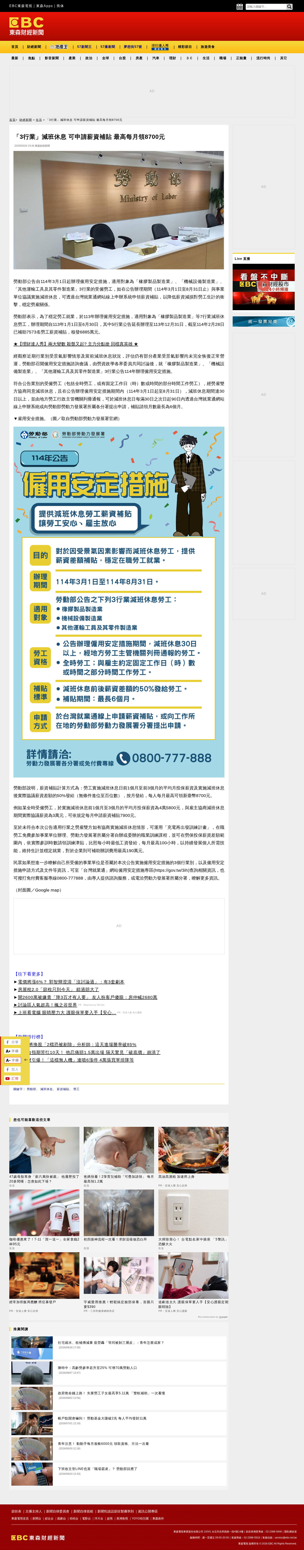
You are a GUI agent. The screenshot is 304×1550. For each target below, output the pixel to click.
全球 (105, 58)
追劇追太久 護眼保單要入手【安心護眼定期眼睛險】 (193, 1304)
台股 (122, 58)
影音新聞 (52, 58)
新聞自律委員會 (57, 1511)
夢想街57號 (133, 46)
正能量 (241, 58)
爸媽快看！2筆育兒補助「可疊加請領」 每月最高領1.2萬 (119, 1179)
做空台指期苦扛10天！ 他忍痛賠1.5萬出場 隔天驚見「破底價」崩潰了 (89, 1052)
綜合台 (49, 1518)
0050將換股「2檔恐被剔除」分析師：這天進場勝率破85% (77, 1044)
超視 (110, 1518)
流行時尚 (263, 58)
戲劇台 (61, 1518)
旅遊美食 (208, 46)
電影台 (86, 1518)
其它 (283, 58)
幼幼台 (74, 1518)
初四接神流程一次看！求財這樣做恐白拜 (115, 1239)
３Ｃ (189, 58)
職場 (222, 58)
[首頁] (26, 26)
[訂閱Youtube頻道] (12, 1080)
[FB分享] (12, 1044)
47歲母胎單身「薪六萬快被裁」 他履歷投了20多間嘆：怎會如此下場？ (44, 1179)
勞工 (76, 1089)
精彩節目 (185, 46)
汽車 (155, 58)
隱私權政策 (290, 1531)
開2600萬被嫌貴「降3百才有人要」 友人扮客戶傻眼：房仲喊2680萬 (87, 997)
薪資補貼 (63, 1089)
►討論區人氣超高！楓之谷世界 (45, 1004)
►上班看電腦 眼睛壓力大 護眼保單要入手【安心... (64, 1012)
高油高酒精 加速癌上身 (176, 1176)
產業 (72, 58)
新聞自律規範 (83, 1511)
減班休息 (46, 1089)
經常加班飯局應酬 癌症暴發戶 (32, 1302)
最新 (14, 58)
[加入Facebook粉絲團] (12, 1071)
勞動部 (31, 1089)
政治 (88, 58)
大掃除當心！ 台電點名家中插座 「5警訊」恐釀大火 (193, 1242)
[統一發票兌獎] (264, 325)
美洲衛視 (122, 1518)
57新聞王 (84, 46)
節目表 (16, 1511)
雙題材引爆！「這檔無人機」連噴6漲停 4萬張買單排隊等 (76, 1060)
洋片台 (99, 1518)
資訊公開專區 (148, 1511)
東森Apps (44, 6)
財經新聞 (34, 46)
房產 (139, 58)
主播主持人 (33, 1511)
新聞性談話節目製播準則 (115, 1511)
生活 (206, 58)
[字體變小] (12, 1062)
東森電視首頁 (20, 1518)
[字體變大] (12, 1053)
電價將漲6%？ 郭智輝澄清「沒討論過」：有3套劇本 (71, 981)
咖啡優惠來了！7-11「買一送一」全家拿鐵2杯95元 (44, 1242)
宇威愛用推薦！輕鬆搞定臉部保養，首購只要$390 (119, 1304)
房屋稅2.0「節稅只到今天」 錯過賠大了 (58, 989)
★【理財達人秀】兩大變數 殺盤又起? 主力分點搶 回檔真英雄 (73, 344)
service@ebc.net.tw (286, 1537)
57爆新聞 (108, 46)
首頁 (14, 46)
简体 (60, 6)
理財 (172, 58)
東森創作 (158, 1518)
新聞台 (36, 1518)
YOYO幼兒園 (140, 1518)
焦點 (31, 58)
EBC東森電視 (20, 6)
